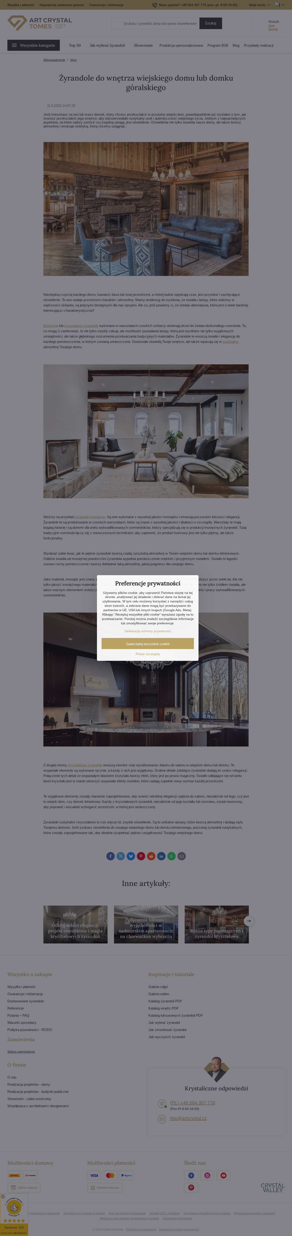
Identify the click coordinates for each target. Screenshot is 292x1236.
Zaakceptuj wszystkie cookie (148, 644)
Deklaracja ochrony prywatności (148, 631)
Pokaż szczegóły (148, 654)
